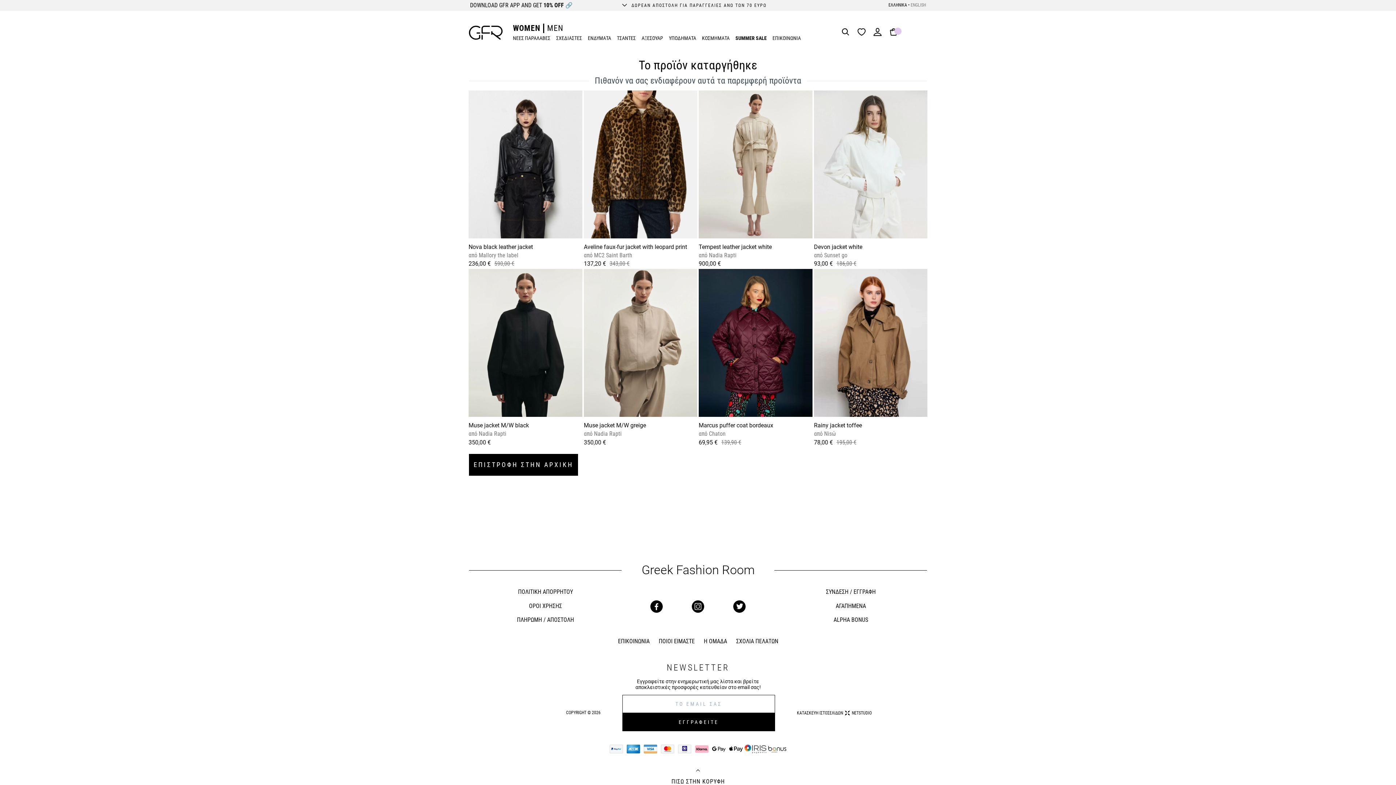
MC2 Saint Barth (612, 255)
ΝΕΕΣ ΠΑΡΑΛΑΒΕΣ (531, 38)
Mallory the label (497, 255)
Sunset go (835, 255)
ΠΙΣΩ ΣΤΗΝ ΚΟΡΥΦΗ (698, 781)
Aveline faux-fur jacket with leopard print (635, 246)
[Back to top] (698, 771)
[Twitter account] (739, 606)
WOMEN (526, 28)
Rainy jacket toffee (838, 425)
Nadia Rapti (722, 255)
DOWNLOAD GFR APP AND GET (521, 5)
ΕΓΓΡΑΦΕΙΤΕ (699, 722)
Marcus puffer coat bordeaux (736, 425)
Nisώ (829, 433)
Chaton (716, 433)
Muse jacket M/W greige (615, 425)
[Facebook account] (656, 606)
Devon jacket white (838, 246)
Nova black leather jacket (501, 246)
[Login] (877, 34)
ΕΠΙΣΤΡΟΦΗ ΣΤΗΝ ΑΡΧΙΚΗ (523, 464)
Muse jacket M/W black (499, 425)
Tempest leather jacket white (735, 246)
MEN (555, 28)
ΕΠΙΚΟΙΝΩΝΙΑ (787, 38)
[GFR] (486, 33)
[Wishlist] (863, 32)
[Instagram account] (698, 606)
